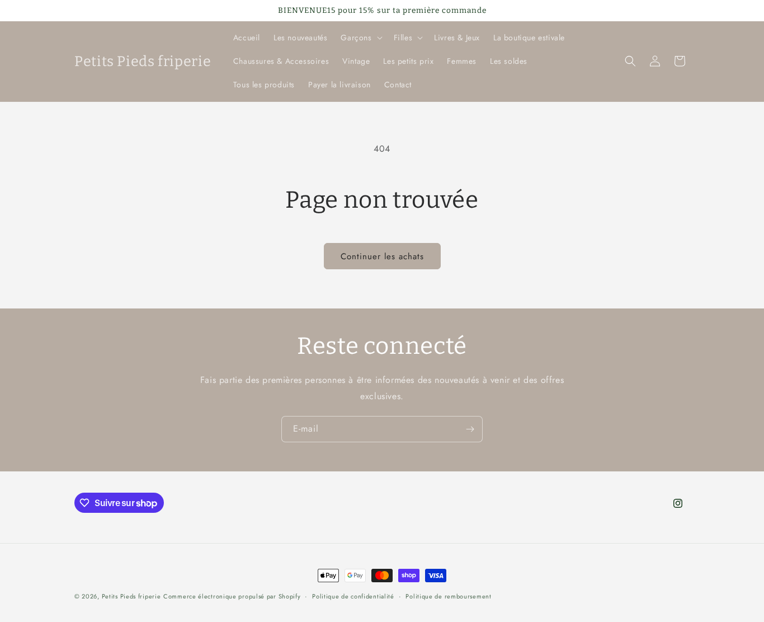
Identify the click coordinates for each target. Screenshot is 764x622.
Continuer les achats (382, 256)
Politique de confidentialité (353, 596)
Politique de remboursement (448, 596)
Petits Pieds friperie (131, 596)
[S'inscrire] (470, 429)
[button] (360, 37)
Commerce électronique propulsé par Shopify (231, 596)
